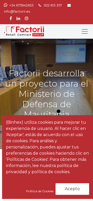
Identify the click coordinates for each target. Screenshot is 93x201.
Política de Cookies (40, 191)
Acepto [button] (72, 188)
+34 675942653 (21, 5)
